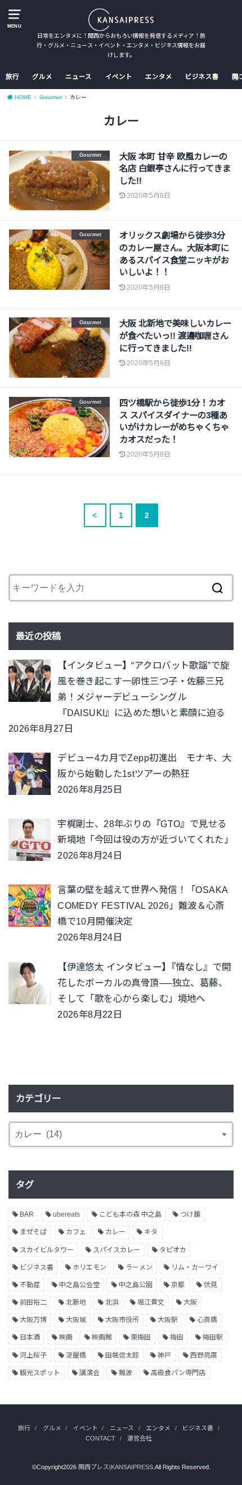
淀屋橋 (76, 1355)
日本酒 (30, 1337)
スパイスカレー (116, 1250)
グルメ (42, 76)
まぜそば (33, 1232)
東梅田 (141, 1337)
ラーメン (139, 1267)
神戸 (164, 1355)
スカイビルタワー (47, 1250)
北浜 (112, 1302)
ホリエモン (89, 1267)
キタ (151, 1232)
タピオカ (172, 1250)
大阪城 (76, 1320)
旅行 (12, 76)
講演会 (89, 1373)
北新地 (76, 1302)
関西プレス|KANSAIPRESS (115, 1467)
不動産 (30, 1285)
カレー (115, 1232)
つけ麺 (190, 1214)
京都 (178, 1285)
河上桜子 (33, 1355)
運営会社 (139, 1438)
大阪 (190, 1302)
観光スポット (40, 1373)
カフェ (76, 1232)
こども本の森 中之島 (130, 1214)
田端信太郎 (122, 1355)
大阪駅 (168, 1320)
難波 (125, 1373)
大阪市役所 (122, 1320)
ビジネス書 (202, 76)
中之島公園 (136, 1285)
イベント (118, 76)
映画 (66, 1337)
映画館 (102, 1337)
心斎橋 (207, 1320)
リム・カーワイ (194, 1267)
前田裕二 (33, 1302)
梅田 (176, 1337)
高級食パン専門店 (178, 1373)
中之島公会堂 (79, 1285)
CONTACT (100, 1438)
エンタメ (158, 76)
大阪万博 (33, 1320)
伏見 (210, 1285)
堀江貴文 (150, 1302)
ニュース (78, 76)
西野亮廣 (203, 1355)
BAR (27, 1214)
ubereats (66, 1214)
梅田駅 (213, 1337)
